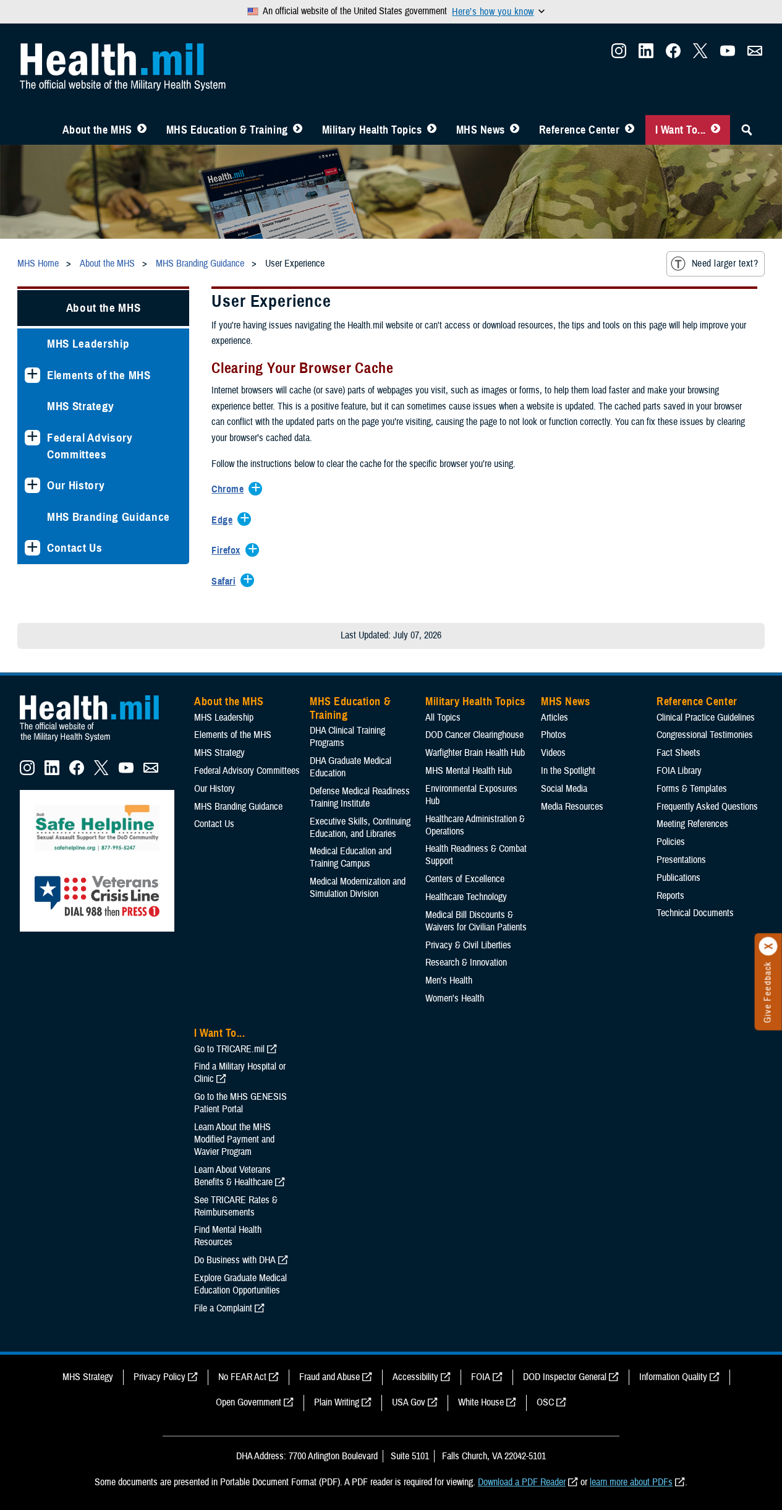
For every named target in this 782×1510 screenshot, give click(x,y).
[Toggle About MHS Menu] (142, 130)
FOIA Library (679, 771)
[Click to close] (768, 946)
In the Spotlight (568, 771)
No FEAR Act (242, 1377)
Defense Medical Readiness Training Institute (360, 797)
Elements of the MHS (99, 375)
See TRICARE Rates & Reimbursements (236, 1206)
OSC (545, 1402)
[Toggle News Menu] (514, 130)
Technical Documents (695, 913)
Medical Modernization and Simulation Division (358, 887)
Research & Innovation (466, 962)
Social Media (564, 789)
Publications (678, 878)
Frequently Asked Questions (707, 806)
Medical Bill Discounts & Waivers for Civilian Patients (476, 921)
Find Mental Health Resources (227, 1236)
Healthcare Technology (466, 897)
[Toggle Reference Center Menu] (629, 130)
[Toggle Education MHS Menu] (297, 130)
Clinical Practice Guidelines (706, 717)
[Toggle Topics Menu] (431, 130)
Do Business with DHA (235, 1260)
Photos (553, 735)
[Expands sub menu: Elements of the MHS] (32, 375)
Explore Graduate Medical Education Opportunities (240, 1284)
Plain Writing (336, 1402)
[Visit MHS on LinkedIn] (646, 54)
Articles (554, 717)
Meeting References (692, 824)
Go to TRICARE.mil (229, 1049)
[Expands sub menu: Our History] (32, 485)
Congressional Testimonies (705, 735)
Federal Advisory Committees (90, 446)
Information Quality (673, 1377)
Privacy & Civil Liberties (468, 945)
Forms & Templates (692, 789)
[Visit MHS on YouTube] (727, 54)
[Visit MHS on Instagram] (618, 54)
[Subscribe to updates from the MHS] (754, 54)
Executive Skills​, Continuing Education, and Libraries (360, 827)
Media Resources (572, 806)
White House (481, 1402)
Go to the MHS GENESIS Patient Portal (240, 1103)
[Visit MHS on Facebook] (673, 54)
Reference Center (579, 130)
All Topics (443, 717)
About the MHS (97, 130)
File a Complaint (223, 1308)
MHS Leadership (88, 344)
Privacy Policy (159, 1377)
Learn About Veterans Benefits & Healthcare (233, 1176)
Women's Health (454, 998)
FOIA (480, 1377)
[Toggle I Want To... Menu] (715, 130)
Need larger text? (725, 263)
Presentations (681, 860)
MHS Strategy (80, 406)
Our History (75, 485)
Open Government (248, 1402)
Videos (553, 753)
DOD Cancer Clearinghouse (474, 735)
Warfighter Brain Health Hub (475, 753)
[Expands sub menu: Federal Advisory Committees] (32, 437)
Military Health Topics (372, 130)
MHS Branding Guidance (108, 517)
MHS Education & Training (227, 130)
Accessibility (415, 1377)
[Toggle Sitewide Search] (746, 129)
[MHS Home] (97, 742)
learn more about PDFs (631, 1482)
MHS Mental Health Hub (468, 771)
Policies (671, 842)
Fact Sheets (678, 753)
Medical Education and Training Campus (350, 857)
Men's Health (448, 980)
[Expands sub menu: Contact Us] (32, 548)
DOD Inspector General (564, 1377)
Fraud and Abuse (329, 1377)
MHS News (480, 130)
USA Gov (408, 1402)
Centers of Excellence (464, 879)
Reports (670, 896)
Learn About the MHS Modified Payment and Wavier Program (234, 1139)
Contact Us (75, 548)
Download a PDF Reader (522, 1482)
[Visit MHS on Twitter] (700, 54)
